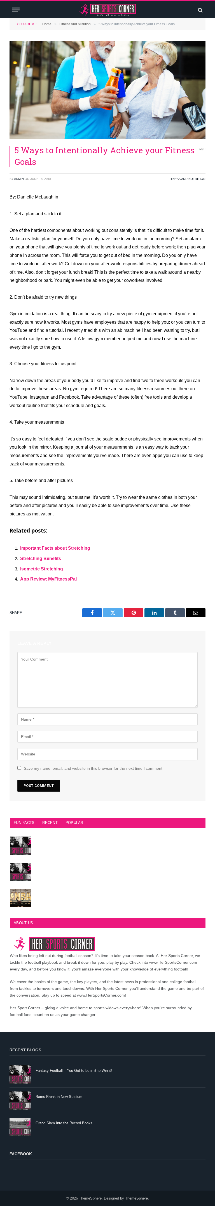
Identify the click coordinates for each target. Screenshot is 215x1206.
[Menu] (16, 10)
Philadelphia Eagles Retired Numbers (66, 868)
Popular (74, 823)
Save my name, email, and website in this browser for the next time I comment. (93, 768)
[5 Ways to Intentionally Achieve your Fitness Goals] (107, 90)
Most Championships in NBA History (65, 894)
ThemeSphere (136, 1198)
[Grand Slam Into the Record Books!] (20, 1127)
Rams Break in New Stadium (59, 1097)
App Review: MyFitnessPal (48, 579)
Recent (50, 823)
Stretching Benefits (40, 558)
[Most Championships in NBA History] (20, 898)
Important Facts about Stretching (55, 548)
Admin (19, 179)
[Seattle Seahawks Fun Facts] (20, 846)
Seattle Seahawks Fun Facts (59, 842)
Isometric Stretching (41, 569)
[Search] (200, 10)
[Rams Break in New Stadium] (20, 1100)
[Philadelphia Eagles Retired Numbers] (20, 872)
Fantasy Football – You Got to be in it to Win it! (74, 1070)
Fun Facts (24, 823)
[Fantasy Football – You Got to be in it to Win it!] (20, 1074)
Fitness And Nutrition (186, 179)
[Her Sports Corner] (107, 10)
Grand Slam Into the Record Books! (65, 1123)
